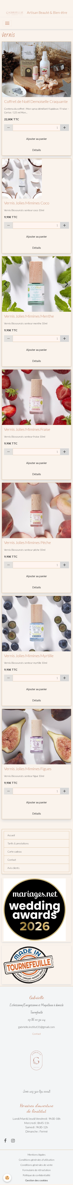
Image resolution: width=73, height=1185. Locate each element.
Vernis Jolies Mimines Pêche (27, 542)
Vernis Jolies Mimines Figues (27, 768)
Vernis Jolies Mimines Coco (26, 203)
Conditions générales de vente (36, 1164)
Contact (11, 859)
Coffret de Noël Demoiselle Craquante (36, 101)
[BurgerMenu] (7, 23)
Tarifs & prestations (18, 843)
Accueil (11, 835)
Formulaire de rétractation (37, 1170)
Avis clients (13, 867)
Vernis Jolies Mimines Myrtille (29, 655)
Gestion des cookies (36, 1180)
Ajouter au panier (36, 138)
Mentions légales (37, 1154)
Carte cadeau (14, 851)
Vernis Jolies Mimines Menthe (29, 316)
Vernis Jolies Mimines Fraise (27, 429)
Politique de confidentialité (36, 1175)
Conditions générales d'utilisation (36, 1159)
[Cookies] (7, 1178)
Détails (36, 150)
